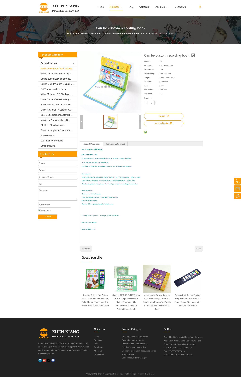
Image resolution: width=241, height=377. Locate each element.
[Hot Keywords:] (200, 7)
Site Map (151, 374)
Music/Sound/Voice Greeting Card (57, 99)
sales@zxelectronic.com (181, 355)
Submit (48, 217)
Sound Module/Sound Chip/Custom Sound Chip (59, 84)
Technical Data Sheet (115, 144)
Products (98, 340)
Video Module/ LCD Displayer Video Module (59, 94)
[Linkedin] (40, 360)
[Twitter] (48, 360)
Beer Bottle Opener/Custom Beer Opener (59, 115)
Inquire (161, 116)
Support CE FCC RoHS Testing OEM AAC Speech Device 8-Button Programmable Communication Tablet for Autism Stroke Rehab (126, 302)
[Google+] (44, 360)
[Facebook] (53, 360)
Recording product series (133, 340)
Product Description (91, 144)
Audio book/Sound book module (56, 68)
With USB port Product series (135, 344)
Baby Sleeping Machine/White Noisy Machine (59, 104)
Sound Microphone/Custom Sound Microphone (59, 130)
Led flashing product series (134, 347)
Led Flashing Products (52, 141)
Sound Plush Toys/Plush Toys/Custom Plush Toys (59, 73)
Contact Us (99, 354)
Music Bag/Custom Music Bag (55, 120)
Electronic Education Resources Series (139, 351)
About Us (98, 351)
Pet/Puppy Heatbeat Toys (53, 89)
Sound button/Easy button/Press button (59, 79)
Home (96, 337)
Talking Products (49, 63)
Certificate (98, 347)
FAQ (96, 344)
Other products (48, 146)
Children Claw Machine (52, 125)
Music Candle (128, 354)
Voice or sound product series (135, 337)
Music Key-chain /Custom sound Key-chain (59, 110)
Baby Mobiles (47, 135)
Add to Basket (162, 123)
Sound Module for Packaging (134, 358)
